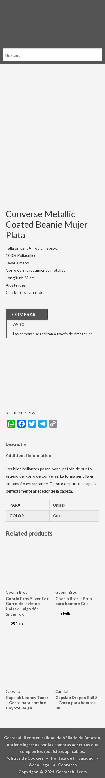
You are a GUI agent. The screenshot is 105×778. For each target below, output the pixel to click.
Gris (56, 515)
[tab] (52, 444)
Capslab (13, 691)
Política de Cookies (24, 758)
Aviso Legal (39, 764)
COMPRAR (24, 314)
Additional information (28, 455)
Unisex (59, 504)
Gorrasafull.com (71, 771)
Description (17, 443)
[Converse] (35, 376)
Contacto (67, 764)
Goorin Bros (16, 592)
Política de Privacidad (72, 758)
